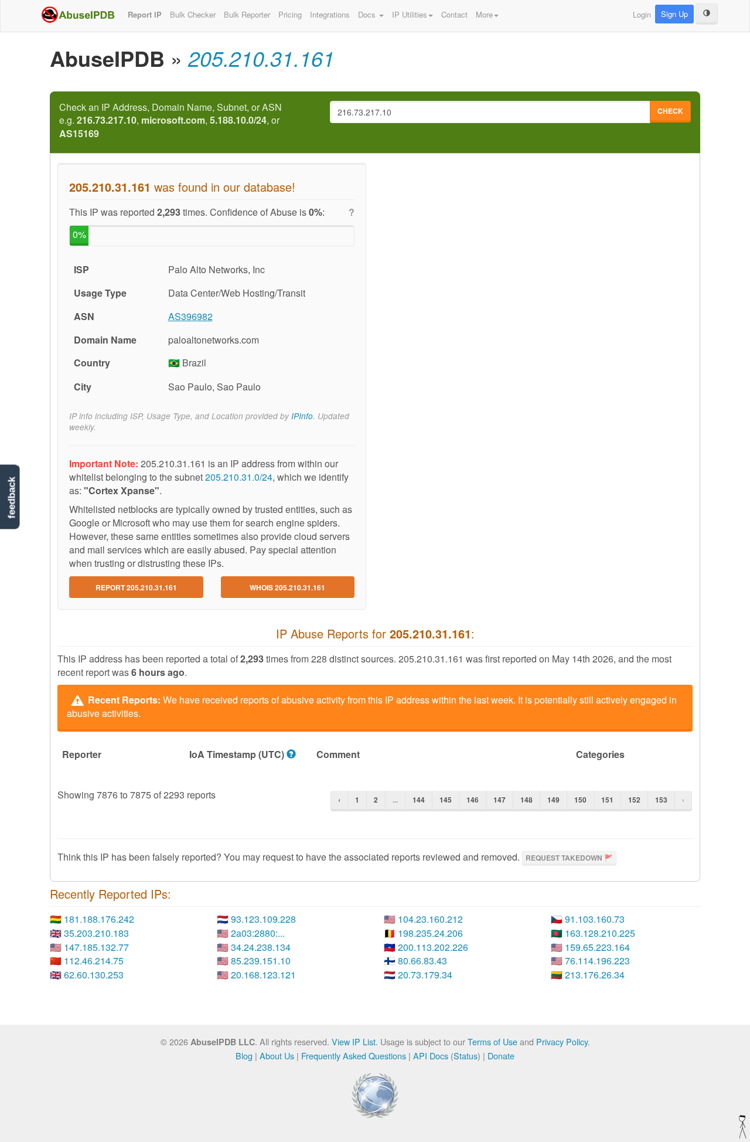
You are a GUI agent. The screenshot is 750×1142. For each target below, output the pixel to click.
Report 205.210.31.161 (136, 587)
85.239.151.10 (261, 960)
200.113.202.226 (433, 947)
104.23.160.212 (430, 919)
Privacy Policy (562, 1041)
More (484, 14)
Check (670, 111)
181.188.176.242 (99, 919)
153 (661, 799)
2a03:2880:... (258, 933)
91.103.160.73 (595, 919)
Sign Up (674, 13)
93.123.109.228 (263, 919)
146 (472, 799)
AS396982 (190, 316)
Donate (501, 1055)
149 (553, 799)
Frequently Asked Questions (353, 1055)
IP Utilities (409, 14)
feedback (11, 497)
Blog (244, 1055)
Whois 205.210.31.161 (287, 587)
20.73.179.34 (425, 974)
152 (634, 799)
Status (466, 1055)
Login (642, 14)
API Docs (430, 1055)
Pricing (290, 14)
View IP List (354, 1041)
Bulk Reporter (247, 14)
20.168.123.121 (263, 974)
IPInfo (302, 416)
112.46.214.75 (94, 960)
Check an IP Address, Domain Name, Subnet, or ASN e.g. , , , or (170, 121)
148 (526, 799)
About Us (277, 1055)
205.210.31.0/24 (238, 477)
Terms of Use (492, 1041)
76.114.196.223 (597, 960)
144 (418, 799)
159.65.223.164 (597, 947)
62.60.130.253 (94, 974)
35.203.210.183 (96, 933)
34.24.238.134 (261, 947)
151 (607, 799)
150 (580, 799)
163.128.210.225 (600, 933)
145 (445, 799)
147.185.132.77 (96, 947)
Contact (454, 14)
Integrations (330, 14)
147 (499, 799)
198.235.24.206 (430, 933)
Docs (368, 14)
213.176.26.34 (595, 974)
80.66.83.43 (422, 960)
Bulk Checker (193, 14)
